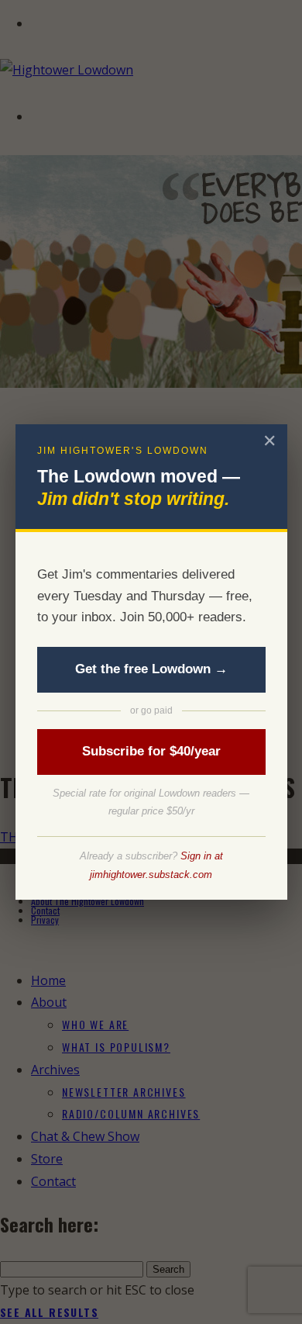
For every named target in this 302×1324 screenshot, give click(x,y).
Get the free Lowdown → (151, 669)
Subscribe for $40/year (151, 751)
